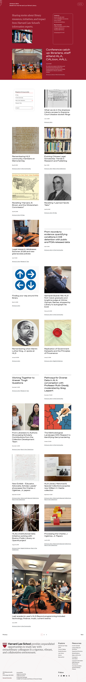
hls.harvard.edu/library (59, 22)
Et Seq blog (56, 32)
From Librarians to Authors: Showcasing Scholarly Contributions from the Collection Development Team (24, 437)
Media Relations (76, 653)
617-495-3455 (61, 17)
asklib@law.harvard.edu (62, 18)
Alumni (60, 655)
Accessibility (20, 672)
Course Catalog (62, 649)
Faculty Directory (62, 651)
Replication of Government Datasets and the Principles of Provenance (57, 351)
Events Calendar (76, 645)
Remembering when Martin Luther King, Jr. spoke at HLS (24, 351)
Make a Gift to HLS (76, 655)
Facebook (56, 29)
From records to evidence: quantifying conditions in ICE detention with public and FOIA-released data (57, 236)
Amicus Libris (50, 74)
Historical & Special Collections (30, 498)
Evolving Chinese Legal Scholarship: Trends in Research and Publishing (55, 158)
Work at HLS (61, 657)
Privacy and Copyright (22, 677)
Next (82, 634)
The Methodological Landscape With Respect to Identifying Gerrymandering (57, 435)
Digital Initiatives (58, 361)
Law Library (61, 653)
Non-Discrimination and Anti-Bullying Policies (76, 667)
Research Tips (19, 103)
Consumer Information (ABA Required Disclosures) (77, 662)
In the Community (60, 74)
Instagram (56, 28)
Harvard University (7, 678)
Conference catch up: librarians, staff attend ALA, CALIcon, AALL (58, 54)
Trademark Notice (21, 675)
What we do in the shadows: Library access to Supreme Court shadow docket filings (57, 112)
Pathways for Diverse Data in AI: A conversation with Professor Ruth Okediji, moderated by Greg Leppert (56, 384)
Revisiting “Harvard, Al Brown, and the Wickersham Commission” (25, 205)
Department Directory (77, 651)
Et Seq (17, 95)
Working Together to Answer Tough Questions (23, 380)
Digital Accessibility (21, 674)
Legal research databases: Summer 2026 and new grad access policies (24, 251)
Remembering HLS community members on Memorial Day (23, 158)
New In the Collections (20, 100)
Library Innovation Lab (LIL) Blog (61, 26)
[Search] (31, 108)
